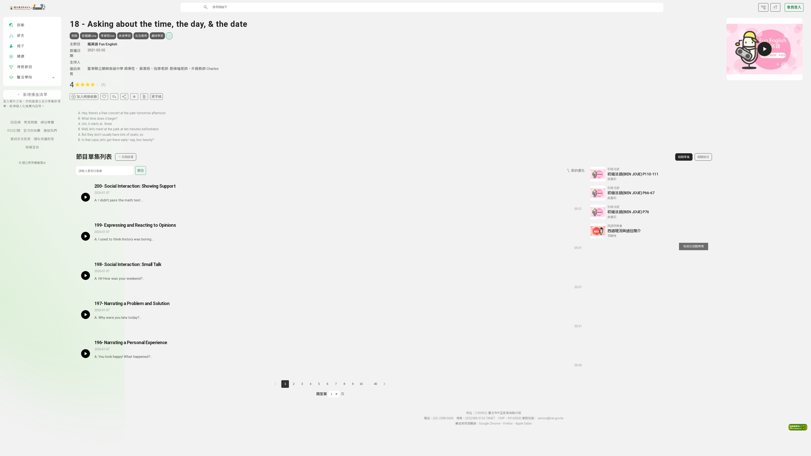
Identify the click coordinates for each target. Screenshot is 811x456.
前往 (140, 170)
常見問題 (30, 122)
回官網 (16, 122)
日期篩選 (127, 157)
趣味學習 (157, 35)
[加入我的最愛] (104, 96)
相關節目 (703, 157)
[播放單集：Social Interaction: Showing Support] (85, 197)
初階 (74, 35)
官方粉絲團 (31, 131)
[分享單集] (124, 96)
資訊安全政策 (20, 139)
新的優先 (578, 170)
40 (375, 383)
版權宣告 (32, 147)
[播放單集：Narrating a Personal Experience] (85, 353)
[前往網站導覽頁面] (763, 7)
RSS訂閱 (13, 131)
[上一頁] (276, 384)
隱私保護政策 (44, 139)
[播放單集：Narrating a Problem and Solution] (85, 314)
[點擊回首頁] (24, 7)
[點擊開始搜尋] (205, 7)
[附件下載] (144, 96)
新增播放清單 (35, 94)
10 (361, 383)
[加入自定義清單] (114, 96)
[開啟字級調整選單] (775, 7)
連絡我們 (50, 131)
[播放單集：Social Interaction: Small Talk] (85, 275)
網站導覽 (47, 122)
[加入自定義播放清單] (105, 208)
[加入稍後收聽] (97, 208)
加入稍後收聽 (87, 96)
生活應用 (141, 35)
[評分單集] (134, 96)
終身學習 (125, 35)
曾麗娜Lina (89, 35)
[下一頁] (384, 384)
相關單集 (684, 157)
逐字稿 (156, 96)
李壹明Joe (107, 35)
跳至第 (321, 394)
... (169, 35)
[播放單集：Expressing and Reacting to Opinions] (85, 236)
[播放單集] (764, 49)
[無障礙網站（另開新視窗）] (798, 429)
